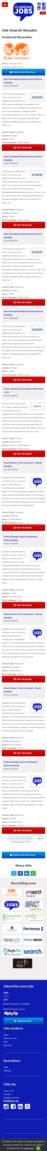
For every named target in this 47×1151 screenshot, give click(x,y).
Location (7, 1094)
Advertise (7, 1070)
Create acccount (10, 1038)
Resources (8, 1045)
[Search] (43, 13)
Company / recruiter (11, 1097)
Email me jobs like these (24, 72)
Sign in (6, 1035)
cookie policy (29, 1148)
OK (38, 1148)
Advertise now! (24, 1021)
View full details (24, 147)
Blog (5, 1042)
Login (6, 1067)
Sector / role (9, 1091)
